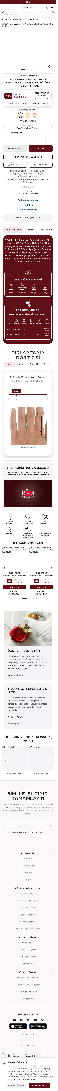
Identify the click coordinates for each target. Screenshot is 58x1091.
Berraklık (34, 364)
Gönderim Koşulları (26, 217)
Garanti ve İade (28, 865)
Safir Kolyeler (28, 964)
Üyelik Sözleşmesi (28, 915)
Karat (10, 364)
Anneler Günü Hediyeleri (28, 978)
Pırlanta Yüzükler (20, 19)
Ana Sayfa (6, 19)
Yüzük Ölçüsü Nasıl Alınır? (28, 929)
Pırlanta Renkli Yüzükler (40, 19)
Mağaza (28, 872)
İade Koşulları (14, 724)
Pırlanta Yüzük (15, 179)
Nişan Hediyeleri (28, 999)
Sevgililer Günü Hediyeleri (28, 985)
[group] (28, 47)
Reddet (36, 1074)
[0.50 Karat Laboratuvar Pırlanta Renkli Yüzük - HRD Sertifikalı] (14, 559)
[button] (23, 69)
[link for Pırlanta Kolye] (15, 760)
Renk (46, 364)
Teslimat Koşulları (28, 894)
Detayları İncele (15, 675)
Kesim (21, 364)
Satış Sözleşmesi (28, 922)
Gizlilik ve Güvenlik (28, 908)
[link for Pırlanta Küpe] (41, 760)
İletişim (28, 879)
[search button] (51, 14)
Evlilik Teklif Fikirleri (28, 992)
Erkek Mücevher (28, 957)
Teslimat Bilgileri (16, 717)
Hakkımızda (28, 858)
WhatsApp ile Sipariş (29, 157)
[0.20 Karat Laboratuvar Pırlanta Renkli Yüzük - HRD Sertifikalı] (41, 559)
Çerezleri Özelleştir (16, 1085)
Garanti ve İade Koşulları (28, 901)
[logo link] (28, 8)
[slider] (16, 394)
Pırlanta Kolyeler (28, 950)
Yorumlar (30, 230)
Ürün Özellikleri (13, 230)
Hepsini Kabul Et (39, 1085)
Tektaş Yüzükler (28, 943)
